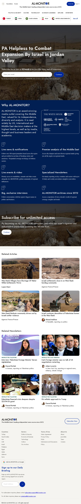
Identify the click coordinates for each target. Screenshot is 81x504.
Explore (60, 12)
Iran (3, 439)
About (62, 434)
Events (16, 4)
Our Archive (24, 444)
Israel (3, 444)
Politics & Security (14, 12)
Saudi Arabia (5, 437)
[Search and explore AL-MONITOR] (3, 3)
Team (62, 439)
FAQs (42, 439)
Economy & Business (48, 12)
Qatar (3, 452)
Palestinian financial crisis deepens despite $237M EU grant (18, 400)
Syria (3, 457)
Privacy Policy (45, 437)
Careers (63, 442)
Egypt (3, 449)
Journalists (63, 437)
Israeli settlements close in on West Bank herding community (57, 281)
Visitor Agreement (46, 434)
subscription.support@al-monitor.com (35, 493)
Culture (26, 12)
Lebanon (4, 454)
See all (75, 19)
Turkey (3, 434)
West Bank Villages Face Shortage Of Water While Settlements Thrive (19, 281)
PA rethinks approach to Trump (54, 399)
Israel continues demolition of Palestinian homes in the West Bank (60, 314)
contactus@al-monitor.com (28, 496)
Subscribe (70, 4)
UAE (3, 442)
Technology (35, 12)
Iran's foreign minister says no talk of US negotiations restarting (57, 361)
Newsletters (9, 4)
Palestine (4, 447)
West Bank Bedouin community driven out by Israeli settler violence (19, 314)
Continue (6, 232)
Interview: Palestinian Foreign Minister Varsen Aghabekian (19, 361)
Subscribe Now (72, 421)
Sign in (77, 4)
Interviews (69, 12)
